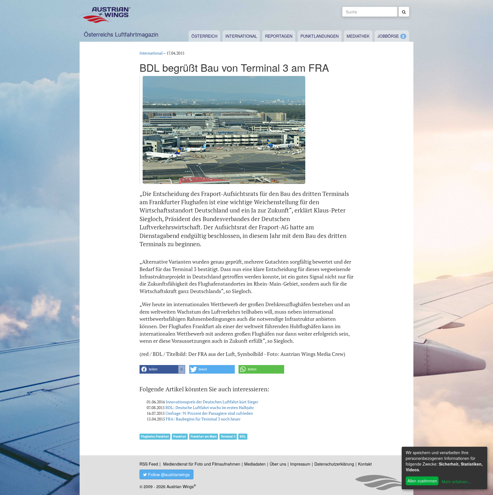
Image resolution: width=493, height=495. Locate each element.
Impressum (300, 464)
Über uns (278, 464)
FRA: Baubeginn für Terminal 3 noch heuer (203, 419)
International (241, 36)
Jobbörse (388, 36)
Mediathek (358, 36)
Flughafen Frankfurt (155, 436)
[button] (162, 369)
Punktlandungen (319, 36)
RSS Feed (149, 464)
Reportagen (278, 36)
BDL (243, 436)
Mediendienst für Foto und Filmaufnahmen (201, 464)
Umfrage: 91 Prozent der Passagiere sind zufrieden (209, 413)
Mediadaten (255, 464)
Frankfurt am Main (204, 436)
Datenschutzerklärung (334, 464)
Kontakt (365, 464)
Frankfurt (179, 436)
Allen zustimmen (422, 481)
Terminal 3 (228, 436)
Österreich (204, 36)
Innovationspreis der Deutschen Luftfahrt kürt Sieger (212, 401)
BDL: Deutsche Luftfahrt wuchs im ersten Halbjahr (209, 407)
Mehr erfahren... (456, 481)
